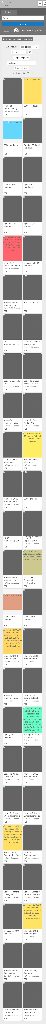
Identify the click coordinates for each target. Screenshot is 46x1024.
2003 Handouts (31, 106)
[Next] (32, 73)
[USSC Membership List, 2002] (12, 327)
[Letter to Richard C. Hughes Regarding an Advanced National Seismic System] (12, 877)
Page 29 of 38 (23, 73)
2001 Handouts (31, 499)
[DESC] (30, 52)
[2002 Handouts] (32, 287)
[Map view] (37, 47)
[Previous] (14, 73)
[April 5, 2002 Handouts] (32, 209)
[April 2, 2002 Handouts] (32, 169)
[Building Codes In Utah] (12, 366)
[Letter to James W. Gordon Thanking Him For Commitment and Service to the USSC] (32, 877)
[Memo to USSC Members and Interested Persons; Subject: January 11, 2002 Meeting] (12, 287)
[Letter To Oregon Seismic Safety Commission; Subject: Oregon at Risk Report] (32, 366)
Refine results (22, 68)
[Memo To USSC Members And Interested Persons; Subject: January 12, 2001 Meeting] (12, 484)
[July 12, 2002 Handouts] (12, 169)
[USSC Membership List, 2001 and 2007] (12, 523)
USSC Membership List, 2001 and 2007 (12, 541)
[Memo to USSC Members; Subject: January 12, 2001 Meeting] (32, 445)
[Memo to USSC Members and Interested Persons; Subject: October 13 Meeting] (12, 562)
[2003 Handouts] (32, 91)
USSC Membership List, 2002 (12, 344)
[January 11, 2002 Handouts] (32, 248)
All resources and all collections (17, 39)
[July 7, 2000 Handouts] (12, 602)
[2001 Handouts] (32, 484)
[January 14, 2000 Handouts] (12, 916)
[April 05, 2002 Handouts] (12, 209)
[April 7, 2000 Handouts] (12, 720)
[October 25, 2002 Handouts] (32, 130)
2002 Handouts (31, 302)
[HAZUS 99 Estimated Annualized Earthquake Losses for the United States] (32, 562)
